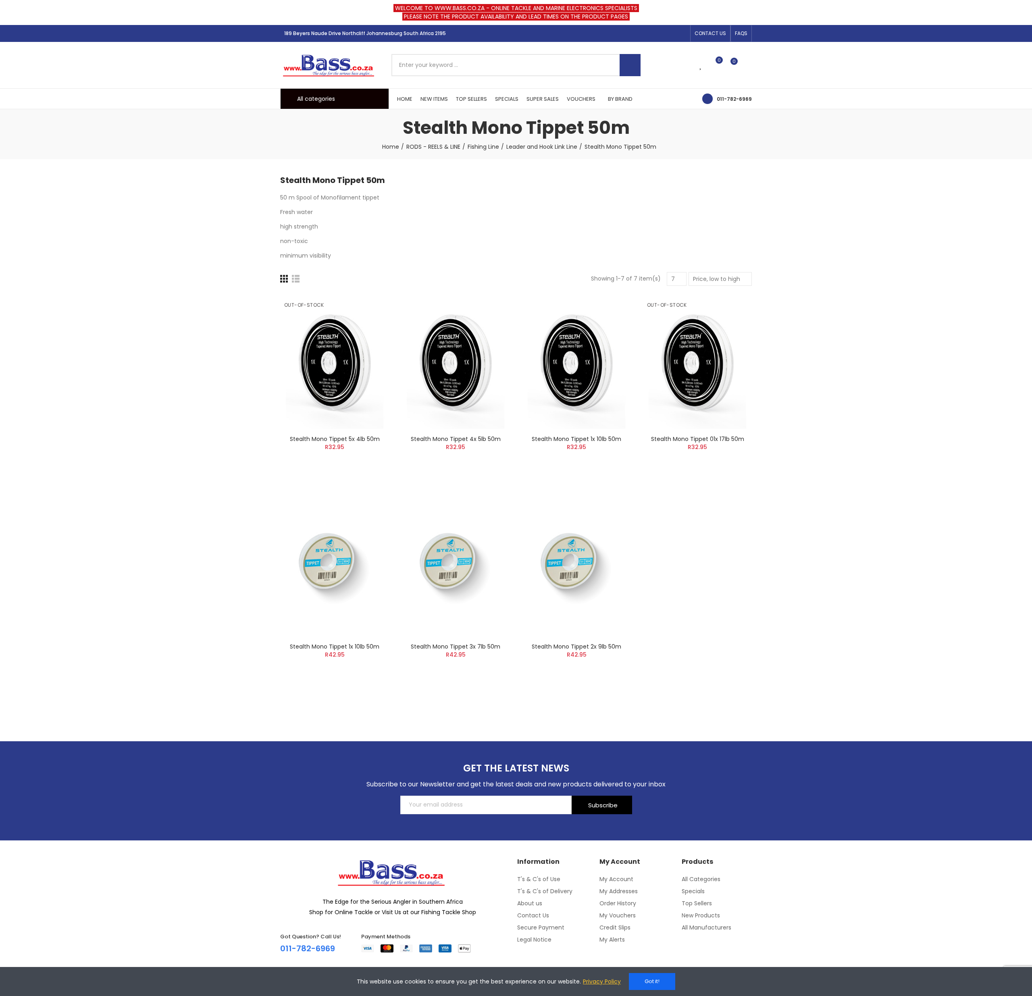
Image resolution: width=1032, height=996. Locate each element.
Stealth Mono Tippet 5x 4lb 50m (335, 439)
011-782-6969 (734, 99)
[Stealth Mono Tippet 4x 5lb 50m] (455, 361)
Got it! (652, 981)
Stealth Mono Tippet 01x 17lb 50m (697, 439)
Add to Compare (369, 308)
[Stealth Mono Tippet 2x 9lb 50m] (576, 568)
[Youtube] (681, 33)
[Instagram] (668, 33)
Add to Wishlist (369, 324)
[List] (296, 279)
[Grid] (284, 279)
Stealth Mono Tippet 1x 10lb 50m (576, 439)
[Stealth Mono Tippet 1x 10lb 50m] (576, 361)
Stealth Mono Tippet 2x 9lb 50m (576, 647)
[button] (710, 33)
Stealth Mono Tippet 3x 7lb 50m (455, 647)
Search (630, 65)
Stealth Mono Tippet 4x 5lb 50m (456, 439)
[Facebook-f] (655, 33)
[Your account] (748, 65)
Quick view (369, 340)
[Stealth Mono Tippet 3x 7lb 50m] (455, 568)
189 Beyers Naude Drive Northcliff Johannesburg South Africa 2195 (365, 33)
